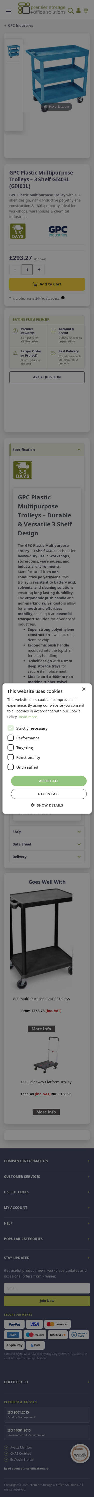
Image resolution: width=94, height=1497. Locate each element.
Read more (28, 716)
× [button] (83, 689)
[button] (47, 805)
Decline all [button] (48, 794)
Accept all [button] (49, 781)
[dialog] (47, 748)
